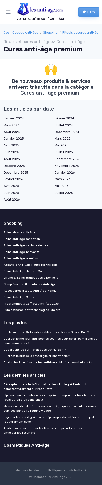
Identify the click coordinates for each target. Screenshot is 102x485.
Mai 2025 (61, 145)
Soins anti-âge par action (22, 239)
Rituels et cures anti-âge (81, 32)
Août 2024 (12, 132)
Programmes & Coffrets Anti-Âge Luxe (31, 303)
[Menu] (9, 11)
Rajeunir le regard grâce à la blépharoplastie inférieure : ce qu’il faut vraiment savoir (49, 419)
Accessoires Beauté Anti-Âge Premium (31, 290)
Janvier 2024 (14, 118)
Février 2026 (13, 179)
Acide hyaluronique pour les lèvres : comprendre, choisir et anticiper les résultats (46, 430)
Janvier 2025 (14, 138)
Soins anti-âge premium (21, 258)
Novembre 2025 (67, 166)
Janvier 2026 (65, 172)
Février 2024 (64, 118)
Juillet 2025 (64, 152)
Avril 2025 (11, 145)
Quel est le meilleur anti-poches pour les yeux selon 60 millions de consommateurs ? (50, 341)
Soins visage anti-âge (19, 232)
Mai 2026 (61, 186)
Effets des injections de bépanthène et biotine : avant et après (48, 362)
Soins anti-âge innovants (22, 252)
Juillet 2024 (64, 125)
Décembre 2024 (67, 132)
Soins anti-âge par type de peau (27, 245)
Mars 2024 (12, 125)
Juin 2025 (11, 152)
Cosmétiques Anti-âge (21, 32)
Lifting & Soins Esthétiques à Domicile (31, 277)
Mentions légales (28, 470)
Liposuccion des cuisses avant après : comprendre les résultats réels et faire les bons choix (49, 397)
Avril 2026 (11, 186)
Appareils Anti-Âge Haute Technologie (31, 264)
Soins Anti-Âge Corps (19, 297)
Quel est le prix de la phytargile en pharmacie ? (37, 356)
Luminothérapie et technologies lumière (32, 310)
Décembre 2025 (16, 172)
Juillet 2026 (64, 193)
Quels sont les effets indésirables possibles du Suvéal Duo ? (46, 332)
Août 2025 (12, 159)
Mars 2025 (63, 138)
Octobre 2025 (14, 166)
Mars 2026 (63, 179)
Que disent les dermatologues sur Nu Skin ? (35, 349)
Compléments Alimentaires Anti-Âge (30, 284)
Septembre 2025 (67, 159)
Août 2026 (12, 199)
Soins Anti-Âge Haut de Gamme (26, 271)
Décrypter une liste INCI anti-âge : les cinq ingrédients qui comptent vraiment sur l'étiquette (45, 387)
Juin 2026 (11, 193)
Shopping (50, 32)
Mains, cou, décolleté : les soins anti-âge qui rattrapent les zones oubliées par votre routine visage (50, 408)
